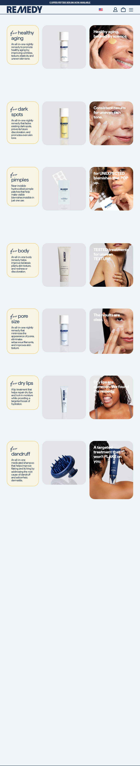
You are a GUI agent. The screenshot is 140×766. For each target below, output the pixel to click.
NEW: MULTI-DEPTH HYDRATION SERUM (70, 2)
